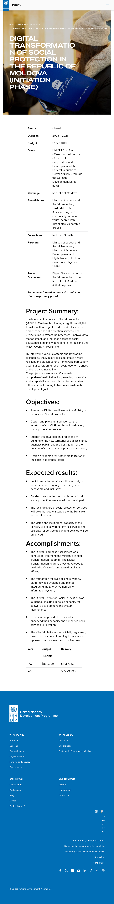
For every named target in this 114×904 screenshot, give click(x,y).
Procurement (65, 790)
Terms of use (98, 862)
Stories (12, 800)
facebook (60, 870)
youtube (78, 870)
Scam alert (99, 857)
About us (13, 740)
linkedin (84, 870)
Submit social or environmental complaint (84, 846)
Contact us (64, 795)
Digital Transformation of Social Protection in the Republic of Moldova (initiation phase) (67, 279)
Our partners (15, 767)
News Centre (15, 784)
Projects (34, 24)
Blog (11, 795)
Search (103, 5)
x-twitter (66, 870)
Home (11, 24)
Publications (15, 790)
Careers (62, 784)
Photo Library (16, 806)
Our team (13, 745)
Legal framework (17, 756)
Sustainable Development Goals (74, 751)
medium (97, 870)
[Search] (103, 822)
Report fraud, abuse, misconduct (89, 840)
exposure (103, 870)
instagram (72, 870)
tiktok (91, 870)
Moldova (16, 4)
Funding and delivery (19, 761)
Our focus (63, 740)
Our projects (65, 745)
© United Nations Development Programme (30, 888)
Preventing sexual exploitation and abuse (85, 851)
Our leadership (16, 751)
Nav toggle (107, 5)
